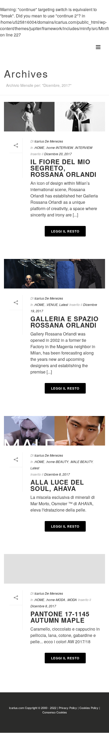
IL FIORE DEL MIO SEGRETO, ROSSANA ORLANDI (63, 168)
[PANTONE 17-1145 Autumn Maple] (54, 569)
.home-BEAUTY (57, 461)
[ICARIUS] (2, 47)
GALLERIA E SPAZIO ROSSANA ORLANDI (64, 321)
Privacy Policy (68, 708)
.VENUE (52, 304)
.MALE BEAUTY (81, 461)
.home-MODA (55, 599)
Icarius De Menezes (48, 141)
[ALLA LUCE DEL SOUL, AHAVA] (54, 431)
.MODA (72, 599)
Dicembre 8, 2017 (57, 474)
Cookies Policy (88, 708)
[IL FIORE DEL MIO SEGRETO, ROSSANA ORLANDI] (54, 116)
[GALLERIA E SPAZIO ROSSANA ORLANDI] (54, 274)
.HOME (39, 147)
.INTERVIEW (83, 147)
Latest (63, 304)
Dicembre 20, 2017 (58, 154)
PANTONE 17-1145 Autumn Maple (59, 617)
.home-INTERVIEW (59, 147)
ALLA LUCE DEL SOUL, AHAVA (57, 485)
